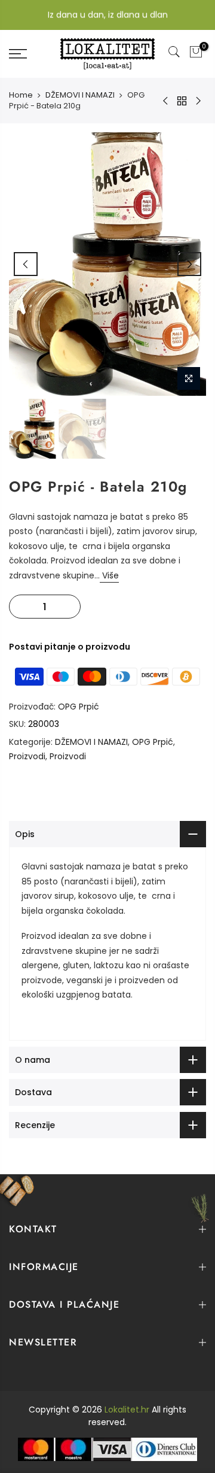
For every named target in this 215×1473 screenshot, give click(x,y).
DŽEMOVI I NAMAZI (80, 95)
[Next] (189, 264)
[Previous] (26, 264)
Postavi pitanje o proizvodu (69, 647)
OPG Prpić (78, 707)
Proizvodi (27, 756)
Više (109, 575)
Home (21, 95)
